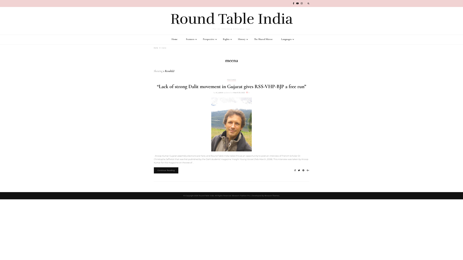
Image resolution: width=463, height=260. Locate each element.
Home (174, 39)
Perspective (208, 39)
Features (190, 39)
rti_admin (219, 93)
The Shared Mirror (263, 39)
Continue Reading (166, 170)
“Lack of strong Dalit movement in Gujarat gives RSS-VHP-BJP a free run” (231, 86)
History (241, 39)
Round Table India (231, 19)
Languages (286, 39)
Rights (226, 39)
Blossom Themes (271, 196)
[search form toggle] (308, 3)
